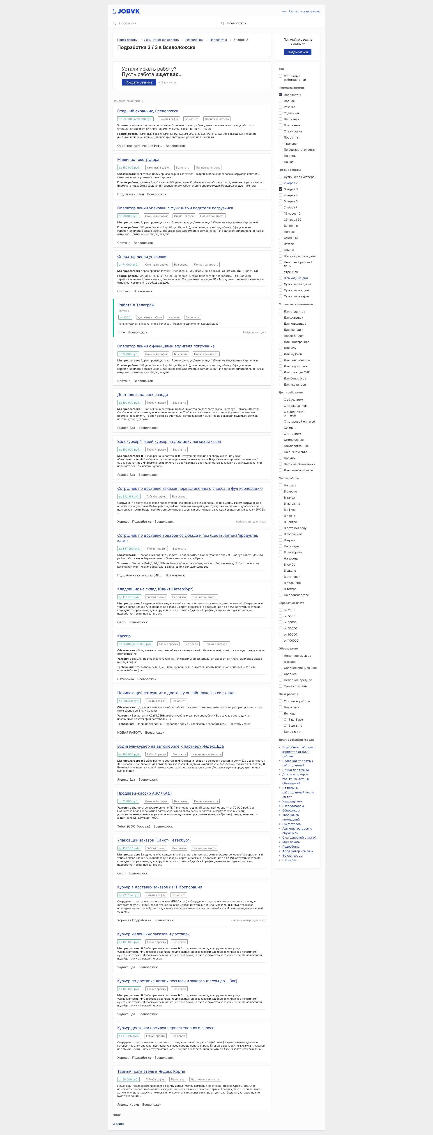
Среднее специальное (300, 668)
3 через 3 (291, 189)
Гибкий (289, 250)
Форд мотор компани (297, 851)
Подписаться (298, 52)
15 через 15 (292, 213)
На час (288, 162)
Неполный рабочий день (298, 264)
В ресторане (293, 552)
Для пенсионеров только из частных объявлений (295, 778)
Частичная (291, 119)
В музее (289, 540)
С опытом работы (297, 701)
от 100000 (291, 640)
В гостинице (293, 534)
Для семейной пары (298, 470)
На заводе (291, 558)
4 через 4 (291, 195)
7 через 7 (290, 207)
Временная (292, 125)
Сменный (291, 238)
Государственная (296, 446)
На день (290, 155)
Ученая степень (295, 686)
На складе (291, 546)
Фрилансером (292, 855)
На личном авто (295, 452)
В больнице (292, 583)
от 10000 (290, 622)
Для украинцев (295, 384)
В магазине (292, 503)
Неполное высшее (297, 655)
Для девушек (293, 317)
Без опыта (291, 707)
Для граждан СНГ (297, 372)
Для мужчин (293, 354)
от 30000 (290, 628)
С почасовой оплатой (299, 421)
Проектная (291, 137)
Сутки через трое (297, 296)
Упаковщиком (292, 801)
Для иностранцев (296, 342)
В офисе (290, 509)
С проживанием (295, 405)
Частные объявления (299, 464)
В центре (290, 522)
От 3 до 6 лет (294, 725)
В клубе (289, 564)
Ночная (289, 231)
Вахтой (289, 244)
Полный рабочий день (300, 256)
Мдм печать (291, 842)
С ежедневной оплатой (294, 413)
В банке (289, 516)
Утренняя (291, 272)
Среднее (290, 674)
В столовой (292, 576)
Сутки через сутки (297, 284)
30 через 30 (292, 219)
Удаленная (291, 113)
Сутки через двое (297, 290)
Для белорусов (295, 378)
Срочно (289, 458)
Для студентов (294, 311)
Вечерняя (291, 225)
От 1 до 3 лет (293, 719)
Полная (289, 101)
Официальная (294, 440)
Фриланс (290, 143)
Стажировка (293, 131)
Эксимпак (289, 860)
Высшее (290, 661)
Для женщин (293, 329)
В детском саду (295, 528)
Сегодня (290, 427)
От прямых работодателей (295, 77)
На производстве (296, 595)
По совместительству (300, 149)
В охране (290, 491)
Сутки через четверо (299, 177)
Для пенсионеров (297, 360)
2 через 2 (291, 183)
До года (289, 713)
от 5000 (289, 616)
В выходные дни (296, 278)
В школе (290, 570)
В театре (290, 589)
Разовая (289, 107)
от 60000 (290, 634)
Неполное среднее (298, 680)
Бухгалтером (291, 824)
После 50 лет (294, 335)
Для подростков (296, 366)
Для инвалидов (295, 323)
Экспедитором (293, 806)
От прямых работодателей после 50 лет (298, 792)
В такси (289, 497)
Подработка (292, 95)
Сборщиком (291, 810)
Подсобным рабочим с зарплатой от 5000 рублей (299, 751)
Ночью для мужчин (296, 770)
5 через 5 (291, 201)
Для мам (290, 348)
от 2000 (289, 610)
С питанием (292, 433)
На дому (290, 485)
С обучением (293, 399)
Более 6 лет (293, 731)
